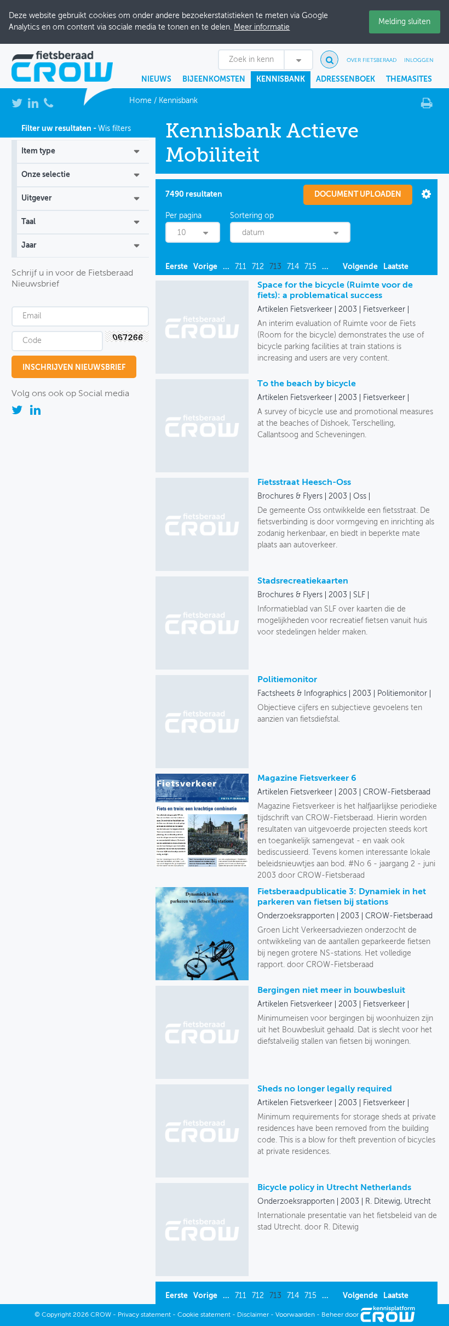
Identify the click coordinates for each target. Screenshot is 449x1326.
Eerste (176, 267)
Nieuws (156, 79)
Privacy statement (144, 1315)
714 (293, 267)
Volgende (360, 267)
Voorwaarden (295, 1315)
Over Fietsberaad (371, 60)
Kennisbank (280, 79)
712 (258, 267)
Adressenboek (345, 79)
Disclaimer (253, 1315)
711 (240, 267)
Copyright (56, 1315)
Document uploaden (357, 194)
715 (310, 267)
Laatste (395, 267)
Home (140, 101)
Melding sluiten (404, 22)
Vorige (205, 267)
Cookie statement (204, 1315)
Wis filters (114, 129)
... (226, 267)
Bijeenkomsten (213, 79)
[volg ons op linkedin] (35, 412)
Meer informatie (262, 27)
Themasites (409, 79)
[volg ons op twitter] (18, 412)
